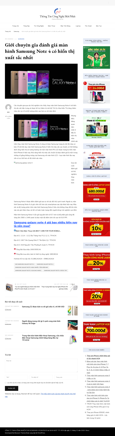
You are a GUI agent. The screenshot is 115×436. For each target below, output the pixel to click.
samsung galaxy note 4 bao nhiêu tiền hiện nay (31, 267)
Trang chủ (15, 26)
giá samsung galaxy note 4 (24, 264)
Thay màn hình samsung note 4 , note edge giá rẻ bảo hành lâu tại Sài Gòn (98, 390)
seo (8, 112)
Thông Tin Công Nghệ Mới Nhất (57, 16)
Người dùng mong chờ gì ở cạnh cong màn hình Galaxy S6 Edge (41, 322)
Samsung (21, 39)
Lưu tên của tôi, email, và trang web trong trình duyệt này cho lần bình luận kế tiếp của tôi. (35, 383)
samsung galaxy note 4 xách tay (55, 270)
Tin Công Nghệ (39, 26)
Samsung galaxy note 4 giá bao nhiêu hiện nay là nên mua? (45, 224)
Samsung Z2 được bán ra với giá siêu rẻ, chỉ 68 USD (43, 306)
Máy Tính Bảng (65, 26)
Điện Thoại (51, 26)
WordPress (41, 433)
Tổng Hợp (26, 26)
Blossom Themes (20, 433)
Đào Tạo (99, 26)
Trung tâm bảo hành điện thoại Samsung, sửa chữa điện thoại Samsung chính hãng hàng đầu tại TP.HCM (43, 337)
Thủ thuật (88, 26)
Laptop (78, 26)
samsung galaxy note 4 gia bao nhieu (28, 270)
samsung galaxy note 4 (45, 264)
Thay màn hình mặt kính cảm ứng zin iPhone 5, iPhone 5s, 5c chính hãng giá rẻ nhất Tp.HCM (98, 398)
